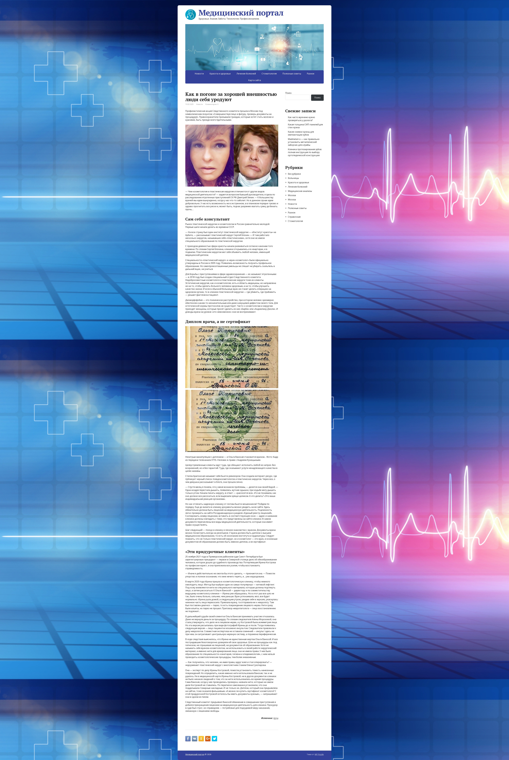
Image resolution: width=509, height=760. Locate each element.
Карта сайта (254, 80)
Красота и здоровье (220, 73)
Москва (292, 195)
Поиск (288, 92)
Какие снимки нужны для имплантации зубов (301, 133)
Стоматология (269, 73)
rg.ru (275, 718)
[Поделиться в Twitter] (214, 738)
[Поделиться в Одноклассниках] (201, 738)
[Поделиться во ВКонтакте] (194, 738)
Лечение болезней (246, 73)
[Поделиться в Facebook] (188, 738)
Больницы (293, 178)
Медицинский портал (241, 12)
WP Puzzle (319, 754)
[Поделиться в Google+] (207, 738)
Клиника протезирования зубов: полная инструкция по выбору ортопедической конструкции (305, 152)
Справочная (294, 216)
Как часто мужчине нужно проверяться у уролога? (301, 119)
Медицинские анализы (300, 191)
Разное (310, 73)
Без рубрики (294, 173)
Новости (199, 73)
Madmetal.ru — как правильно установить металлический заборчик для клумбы (303, 142)
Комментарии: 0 (211, 104)
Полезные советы (291, 73)
